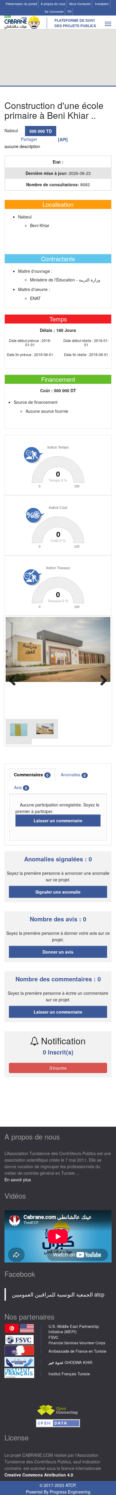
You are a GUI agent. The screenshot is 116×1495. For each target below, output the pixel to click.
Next (101, 681)
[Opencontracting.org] (58, 1409)
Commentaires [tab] (31, 775)
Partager (29, 139)
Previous (15, 681)
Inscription (102, 4)
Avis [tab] (20, 787)
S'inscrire (58, 1068)
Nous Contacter (80, 4)
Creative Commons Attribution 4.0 (39, 1475)
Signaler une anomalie (58, 892)
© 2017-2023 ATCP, (58, 1485)
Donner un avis (58, 952)
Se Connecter (54, 12)
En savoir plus (17, 1180)
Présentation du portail (21, 4)
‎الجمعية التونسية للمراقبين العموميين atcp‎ (58, 1294)
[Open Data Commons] (58, 1422)
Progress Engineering (70, 1492)
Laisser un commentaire (58, 820)
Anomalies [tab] (73, 775)
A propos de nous (53, 4)
